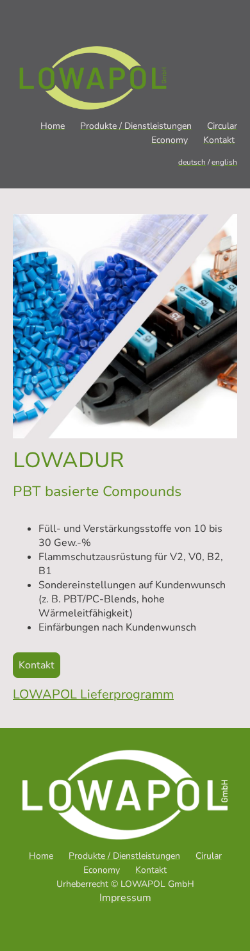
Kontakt (36, 665)
